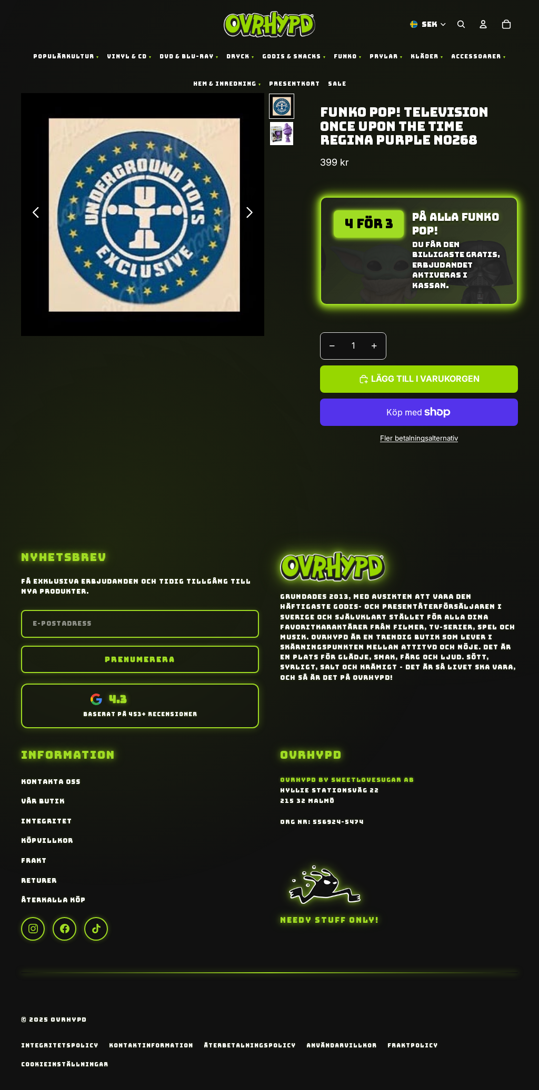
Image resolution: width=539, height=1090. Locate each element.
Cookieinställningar (64, 1064)
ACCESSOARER (476, 56)
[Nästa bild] (252, 214)
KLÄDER (424, 56)
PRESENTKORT (294, 83)
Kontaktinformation (151, 1045)
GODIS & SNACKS (291, 56)
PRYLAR (384, 56)
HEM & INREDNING (224, 83)
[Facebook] (64, 929)
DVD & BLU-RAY (186, 56)
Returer (39, 881)
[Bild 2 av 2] (281, 133)
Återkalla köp (53, 900)
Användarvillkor (341, 1045)
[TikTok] (96, 929)
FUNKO (345, 56)
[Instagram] (33, 929)
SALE (337, 83)
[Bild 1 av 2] (281, 106)
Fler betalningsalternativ (419, 438)
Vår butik (43, 801)
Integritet (46, 821)
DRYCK (237, 56)
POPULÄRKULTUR (63, 56)
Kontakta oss (51, 782)
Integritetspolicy (59, 1045)
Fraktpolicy (412, 1045)
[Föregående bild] (33, 214)
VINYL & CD (127, 56)
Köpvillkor (47, 841)
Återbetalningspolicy (250, 1045)
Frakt (34, 861)
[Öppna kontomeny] (483, 24)
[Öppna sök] (461, 24)
